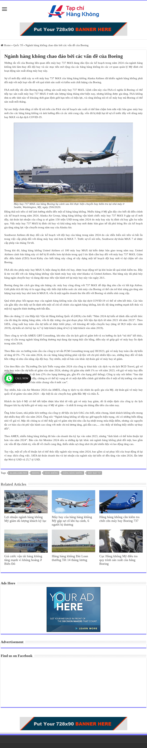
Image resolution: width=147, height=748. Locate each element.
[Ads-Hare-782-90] (73, 28)
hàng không (51, 473)
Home (7, 45)
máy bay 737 (94, 473)
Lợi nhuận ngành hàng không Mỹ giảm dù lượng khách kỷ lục (25, 519)
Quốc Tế (18, 45)
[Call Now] (8, 378)
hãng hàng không (73, 473)
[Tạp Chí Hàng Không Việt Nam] (73, 10)
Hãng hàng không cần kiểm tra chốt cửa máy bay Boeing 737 (119, 519)
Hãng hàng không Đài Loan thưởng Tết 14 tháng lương (70, 558)
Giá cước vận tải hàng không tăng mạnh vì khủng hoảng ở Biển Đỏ (23, 559)
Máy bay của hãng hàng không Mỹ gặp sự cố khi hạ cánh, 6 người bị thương (72, 520)
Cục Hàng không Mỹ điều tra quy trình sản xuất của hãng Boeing (118, 559)
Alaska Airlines (18, 473)
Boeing (36, 473)
